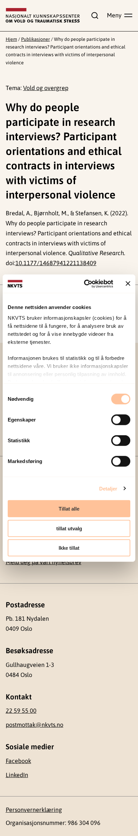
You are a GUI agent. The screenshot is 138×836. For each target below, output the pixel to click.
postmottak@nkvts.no (34, 724)
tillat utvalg (69, 528)
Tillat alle (69, 509)
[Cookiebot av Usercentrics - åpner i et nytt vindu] (85, 283)
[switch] (120, 419)
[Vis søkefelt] (93, 15)
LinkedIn (17, 774)
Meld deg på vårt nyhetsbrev (43, 561)
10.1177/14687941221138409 (55, 263)
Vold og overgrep (45, 87)
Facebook (18, 760)
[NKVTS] (43, 15)
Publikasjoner (35, 39)
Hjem (11, 39)
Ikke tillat (69, 548)
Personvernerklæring (34, 809)
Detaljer (108, 488)
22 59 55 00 (21, 710)
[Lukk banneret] (128, 283)
